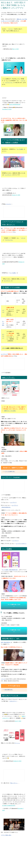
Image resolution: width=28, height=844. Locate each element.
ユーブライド (8, 174)
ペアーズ (10, 28)
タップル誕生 (20, 149)
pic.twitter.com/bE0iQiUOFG (8, 805)
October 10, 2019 (17, 761)
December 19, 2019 (6, 109)
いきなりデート (13, 701)
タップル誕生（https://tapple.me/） (10, 569)
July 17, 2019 (18, 721)
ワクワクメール (8, 82)
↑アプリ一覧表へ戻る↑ (6, 835)
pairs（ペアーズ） (8, 377)
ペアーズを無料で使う (10, 471)
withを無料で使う (9, 689)
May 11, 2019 (15, 49)
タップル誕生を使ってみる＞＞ (14, 605)
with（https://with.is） (6, 642)
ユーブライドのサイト (21, 543)
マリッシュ (17, 743)
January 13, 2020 (16, 195)
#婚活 (23, 716)
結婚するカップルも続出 (10, 410)
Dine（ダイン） (14, 783)
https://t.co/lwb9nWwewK (14, 104)
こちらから (8, 204)
